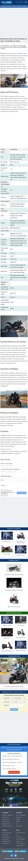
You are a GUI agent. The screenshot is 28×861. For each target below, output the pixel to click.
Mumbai (4, 817)
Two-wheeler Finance (6, 832)
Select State (18, 2)
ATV (17, 824)
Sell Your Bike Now (14, 772)
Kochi (8, 819)
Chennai (4, 819)
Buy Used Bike (8, 6)
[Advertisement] (14, 22)
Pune (8, 817)
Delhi (3, 821)
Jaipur (9, 824)
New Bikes (24, 6)
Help (17, 837)
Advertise (21, 837)
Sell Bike (3, 6)
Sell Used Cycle (5, 843)
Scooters (18, 819)
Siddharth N (8, 449)
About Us (18, 832)
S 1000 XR (2, 71)
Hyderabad (9, 815)
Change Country (19, 845)
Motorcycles (18, 817)
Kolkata (3, 826)
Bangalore (4, 815)
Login (22, 2)
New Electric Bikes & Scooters (14, 613)
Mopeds (18, 821)
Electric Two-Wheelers (21, 815)
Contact (18, 839)
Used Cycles (8, 826)
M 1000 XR (19, 53)
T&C (17, 843)
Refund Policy (19, 841)
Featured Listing (5, 839)
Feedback (23, 839)
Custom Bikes (19, 826)
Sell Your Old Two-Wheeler (14, 744)
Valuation (14, 6)
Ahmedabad (4, 824)
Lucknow (7, 821)
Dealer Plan (19, 6)
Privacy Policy (22, 843)
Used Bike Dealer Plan (6, 841)
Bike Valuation (5, 835)
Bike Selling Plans (6, 837)
